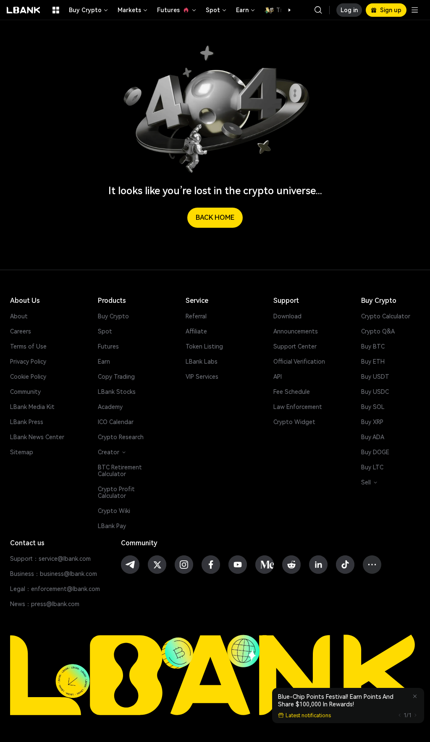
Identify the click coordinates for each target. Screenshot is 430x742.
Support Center (295, 346)
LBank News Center (37, 437)
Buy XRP (372, 422)
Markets (129, 10)
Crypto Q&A (378, 331)
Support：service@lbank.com (50, 558)
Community (25, 391)
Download (287, 316)
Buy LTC (372, 467)
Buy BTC (373, 346)
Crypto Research (121, 437)
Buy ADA (372, 437)
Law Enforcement (297, 407)
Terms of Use (28, 346)
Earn (242, 10)
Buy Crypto (85, 10)
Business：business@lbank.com (53, 573)
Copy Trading (116, 376)
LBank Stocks (117, 391)
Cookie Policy (28, 376)
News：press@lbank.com (44, 604)
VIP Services (202, 376)
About (19, 316)
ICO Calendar (116, 422)
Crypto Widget (294, 422)
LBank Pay (112, 526)
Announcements (295, 331)
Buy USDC (375, 391)
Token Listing (204, 346)
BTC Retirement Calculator (120, 470)
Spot (213, 10)
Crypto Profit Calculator (116, 492)
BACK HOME (215, 217)
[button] (285, 10)
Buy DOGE (375, 452)
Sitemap (21, 452)
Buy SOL (373, 407)
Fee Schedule (291, 391)
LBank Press (26, 422)
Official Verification (299, 361)
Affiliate (196, 331)
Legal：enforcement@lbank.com (55, 589)
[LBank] (23, 10)
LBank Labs (202, 361)
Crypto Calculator (385, 316)
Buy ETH (373, 361)
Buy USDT (375, 376)
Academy (110, 407)
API (277, 376)
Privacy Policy (28, 361)
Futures (168, 10)
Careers (20, 331)
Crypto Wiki (114, 511)
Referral (196, 316)
